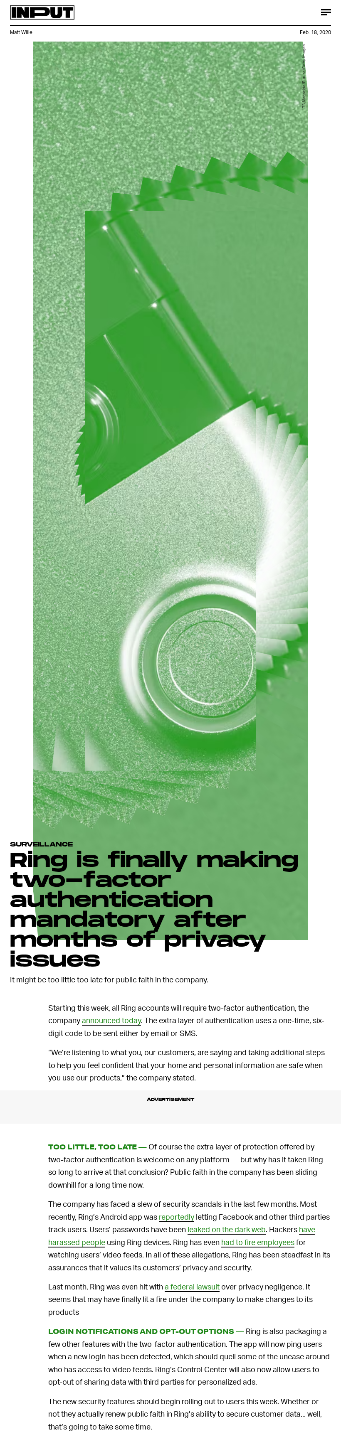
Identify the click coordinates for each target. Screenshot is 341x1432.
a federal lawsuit (192, 1286)
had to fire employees (257, 1242)
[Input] (42, 12)
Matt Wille (21, 32)
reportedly (176, 1216)
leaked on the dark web (227, 1229)
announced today (111, 1020)
